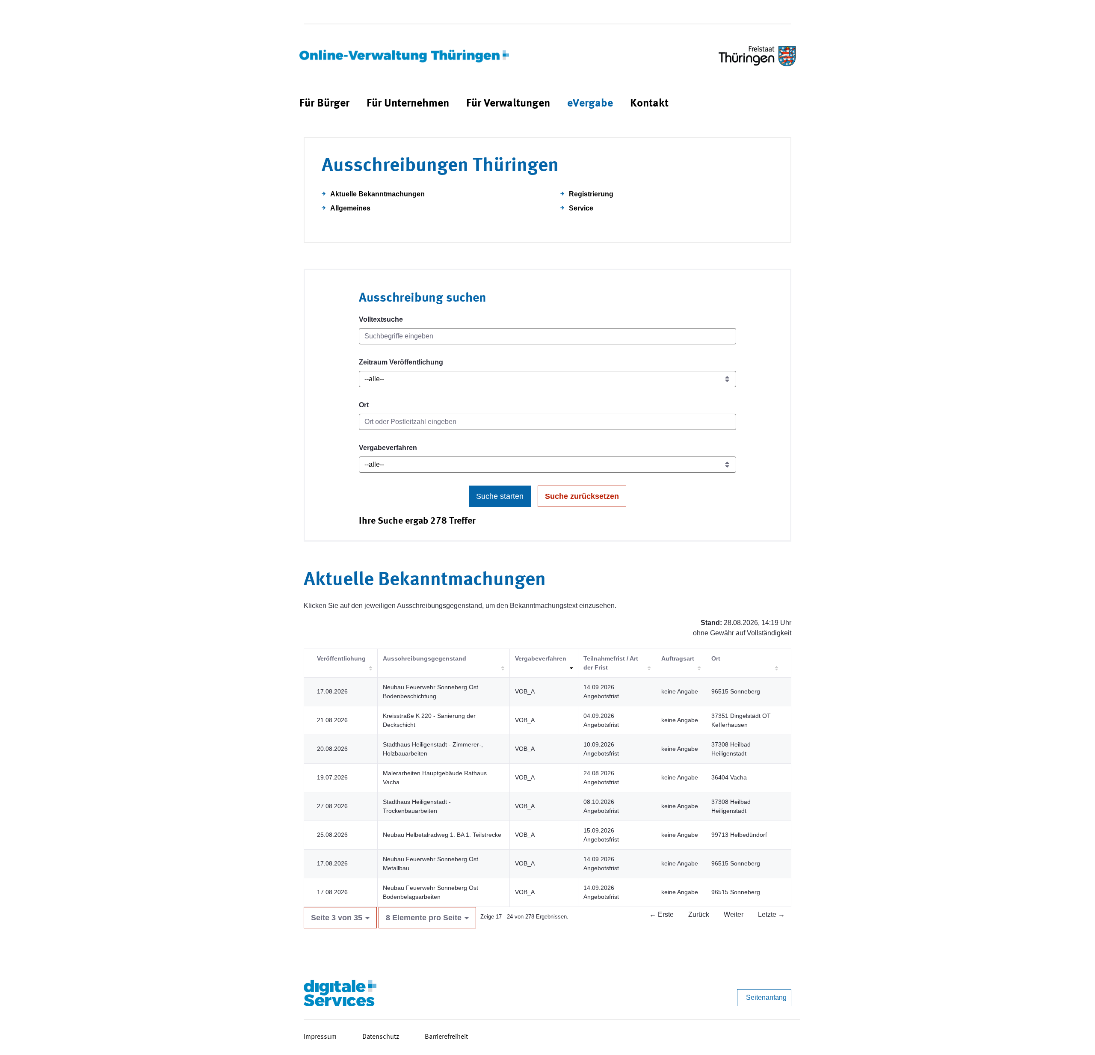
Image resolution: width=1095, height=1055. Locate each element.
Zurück (698, 914)
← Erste (661, 914)
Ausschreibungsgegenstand (424, 658)
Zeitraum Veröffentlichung (401, 362)
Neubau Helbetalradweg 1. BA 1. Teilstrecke (442, 834)
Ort (364, 405)
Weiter (733, 914)
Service (581, 208)
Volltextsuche (381, 319)
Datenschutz (380, 1037)
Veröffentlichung (341, 658)
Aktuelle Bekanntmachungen (377, 194)
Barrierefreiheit (446, 1037)
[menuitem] (324, 103)
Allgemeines (350, 208)
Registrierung (591, 194)
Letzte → (771, 914)
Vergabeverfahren (388, 447)
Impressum (320, 1037)
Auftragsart (677, 658)
